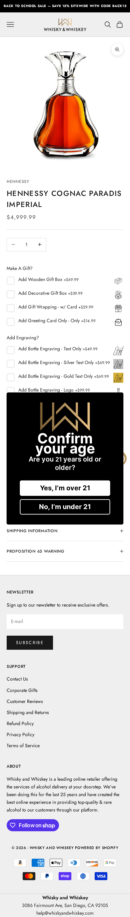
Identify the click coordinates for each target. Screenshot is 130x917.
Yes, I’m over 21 (65, 488)
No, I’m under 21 (65, 507)
